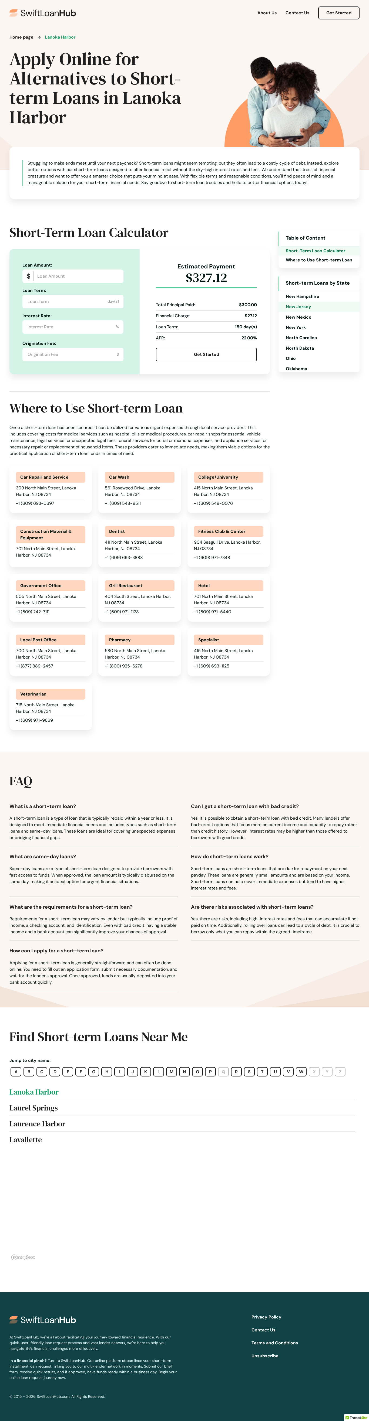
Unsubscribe (265, 1356)
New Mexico (298, 317)
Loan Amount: (37, 265)
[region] (184, 1208)
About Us (267, 13)
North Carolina (301, 337)
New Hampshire (302, 296)
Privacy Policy (266, 1317)
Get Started (338, 13)
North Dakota (300, 348)
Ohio (291, 358)
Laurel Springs (33, 1108)
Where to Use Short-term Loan (319, 260)
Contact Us (298, 13)
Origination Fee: (39, 343)
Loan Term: (34, 290)
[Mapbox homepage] (23, 1257)
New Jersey (298, 306)
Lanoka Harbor (34, 1092)
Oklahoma (296, 369)
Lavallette (25, 1139)
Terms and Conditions (274, 1343)
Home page (21, 37)
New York (296, 327)
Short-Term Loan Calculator (315, 251)
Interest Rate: (37, 316)
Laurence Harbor (37, 1124)
